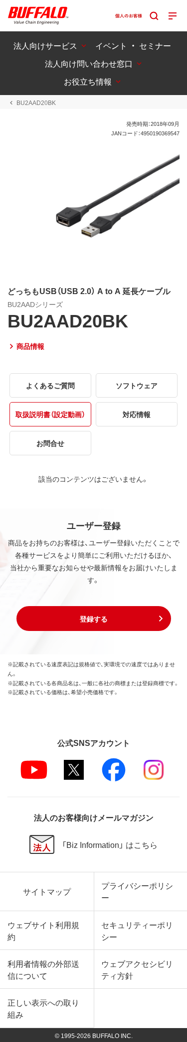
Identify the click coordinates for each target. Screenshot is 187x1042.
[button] (93, 618)
